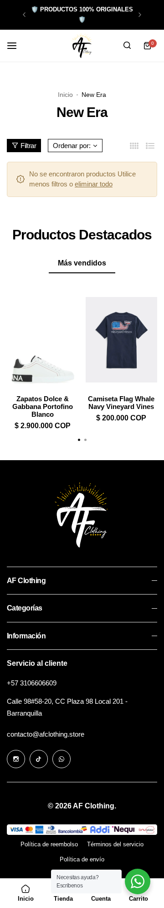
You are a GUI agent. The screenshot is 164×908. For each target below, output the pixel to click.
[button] (24, 14)
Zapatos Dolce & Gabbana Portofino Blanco (42, 406)
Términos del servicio (115, 844)
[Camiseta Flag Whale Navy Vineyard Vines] (122, 340)
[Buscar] (127, 46)
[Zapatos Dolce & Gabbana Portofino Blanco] (43, 340)
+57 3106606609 (31, 683)
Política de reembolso (49, 844)
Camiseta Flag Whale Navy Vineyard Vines (121, 402)
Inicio (65, 94)
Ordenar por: (72, 145)
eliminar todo (94, 184)
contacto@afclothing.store (45, 734)
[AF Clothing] (82, 45)
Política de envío (82, 859)
